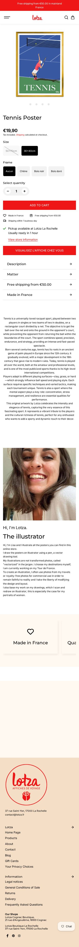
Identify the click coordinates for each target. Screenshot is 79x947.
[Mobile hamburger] (7, 17)
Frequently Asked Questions (24, 904)
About (9, 843)
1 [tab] (30, 104)
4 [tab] (48, 104)
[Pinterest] (13, 935)
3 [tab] (42, 104)
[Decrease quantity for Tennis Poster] (8, 191)
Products (11, 838)
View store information (23, 239)
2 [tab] (36, 104)
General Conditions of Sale (22, 887)
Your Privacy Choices (19, 866)
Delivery (10, 899)
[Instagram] (19, 935)
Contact (10, 849)
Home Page (12, 832)
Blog (8, 855)
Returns (10, 893)
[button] (72, 17)
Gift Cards (11, 861)
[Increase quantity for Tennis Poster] (24, 191)
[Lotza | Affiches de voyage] (37, 17)
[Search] (66, 17)
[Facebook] (7, 935)
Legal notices (14, 881)
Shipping (20, 134)
